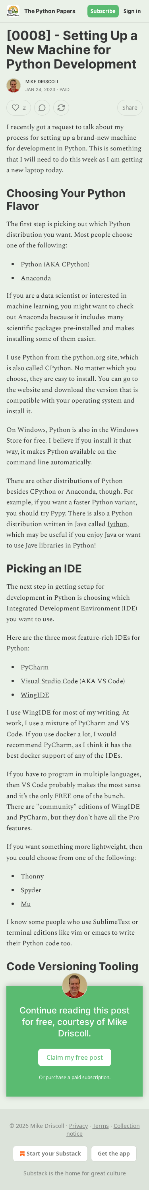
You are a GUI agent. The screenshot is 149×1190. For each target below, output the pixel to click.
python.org (89, 357)
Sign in (132, 11)
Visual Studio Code (49, 681)
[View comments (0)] (42, 108)
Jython (117, 524)
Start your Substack (54, 1153)
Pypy (57, 513)
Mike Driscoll (42, 81)
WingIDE (35, 695)
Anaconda (36, 278)
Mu (26, 904)
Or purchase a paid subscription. (74, 1077)
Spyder (31, 890)
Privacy (78, 1125)
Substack (35, 1173)
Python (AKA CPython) (55, 264)
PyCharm (35, 667)
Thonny (32, 876)
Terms (101, 1125)
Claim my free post (74, 1057)
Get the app (114, 1153)
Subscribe (103, 11)
